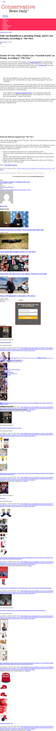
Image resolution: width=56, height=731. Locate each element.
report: (44, 358)
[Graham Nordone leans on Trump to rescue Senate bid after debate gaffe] (14, 227)
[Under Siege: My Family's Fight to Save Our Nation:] (6, 423)
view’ (28, 182)
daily (10, 358)
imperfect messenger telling (23, 93)
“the (1, 182)
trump (24, 182)
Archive (5, 21)
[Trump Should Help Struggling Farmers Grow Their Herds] (14, 249)
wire (22, 360)
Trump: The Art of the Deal (5, 342)
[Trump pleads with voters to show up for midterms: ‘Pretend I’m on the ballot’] (14, 271)
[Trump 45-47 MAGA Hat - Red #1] (3, 690)
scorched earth (42, 65)
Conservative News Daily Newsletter (11, 369)
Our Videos (5, 20)
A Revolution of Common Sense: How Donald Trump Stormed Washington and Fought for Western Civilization (22, 610)
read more (28, 411)
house (22, 358)
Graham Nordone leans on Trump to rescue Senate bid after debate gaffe (21, 230)
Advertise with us (7, 374)
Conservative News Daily (6, 32)
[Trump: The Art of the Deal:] (6, 337)
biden (2, 358)
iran (29, 358)
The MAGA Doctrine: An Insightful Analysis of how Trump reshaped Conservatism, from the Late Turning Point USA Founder (25, 588)
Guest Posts (5, 29)
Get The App (6, 27)
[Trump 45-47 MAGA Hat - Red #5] (3, 720)
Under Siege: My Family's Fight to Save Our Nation (10, 428)
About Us (5, 24)
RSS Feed (5, 28)
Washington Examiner (13, 360)
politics (39, 358)
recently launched (35, 62)
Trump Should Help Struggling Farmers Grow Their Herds (18, 252)
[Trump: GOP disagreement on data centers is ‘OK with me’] (14, 293)
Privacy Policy (6, 370)
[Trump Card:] (4, 493)
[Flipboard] (10, 187)
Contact (4, 23)
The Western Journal (11, 165)
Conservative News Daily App (10, 373)
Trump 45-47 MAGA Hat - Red (6, 723)
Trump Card (2, 498)
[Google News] (4, 187)
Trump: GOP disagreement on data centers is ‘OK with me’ (17, 296)
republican (19, 182)
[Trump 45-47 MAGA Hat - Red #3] (3, 705)
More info (26, 349)
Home (4, 19)
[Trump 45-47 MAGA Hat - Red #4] (3, 713)
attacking (5, 182)
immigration (26, 358)
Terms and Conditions (8, 372)
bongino (6, 358)
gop (18, 358)
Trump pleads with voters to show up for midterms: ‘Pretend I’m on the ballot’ (23, 274)
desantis (11, 182)
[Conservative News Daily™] (18, 13)
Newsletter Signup (7, 25)
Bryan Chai (2, 42)
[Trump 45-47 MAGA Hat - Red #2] (3, 697)
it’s (15, 182)
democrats (14, 358)
